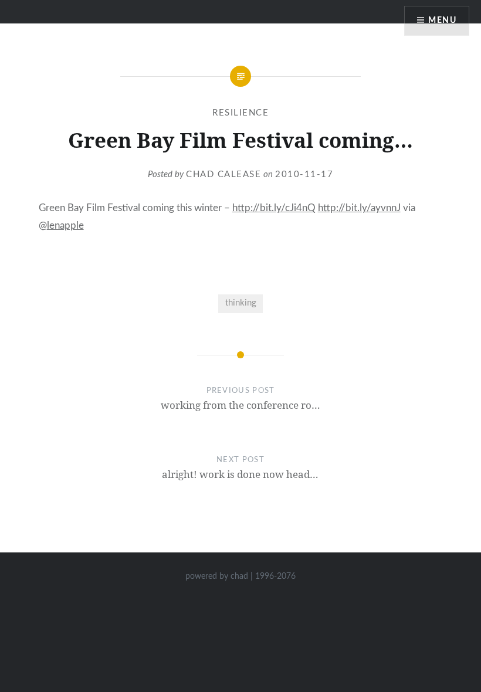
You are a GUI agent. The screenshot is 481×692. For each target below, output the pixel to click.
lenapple (65, 225)
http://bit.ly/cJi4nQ (274, 208)
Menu (442, 20)
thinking (240, 302)
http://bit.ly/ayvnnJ (359, 208)
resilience (240, 112)
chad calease (223, 174)
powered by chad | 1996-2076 (240, 576)
